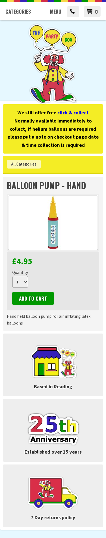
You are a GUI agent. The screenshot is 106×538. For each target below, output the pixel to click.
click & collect (73, 112)
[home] (53, 103)
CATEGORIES (18, 11)
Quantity (20, 272)
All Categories (23, 164)
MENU (55, 11)
